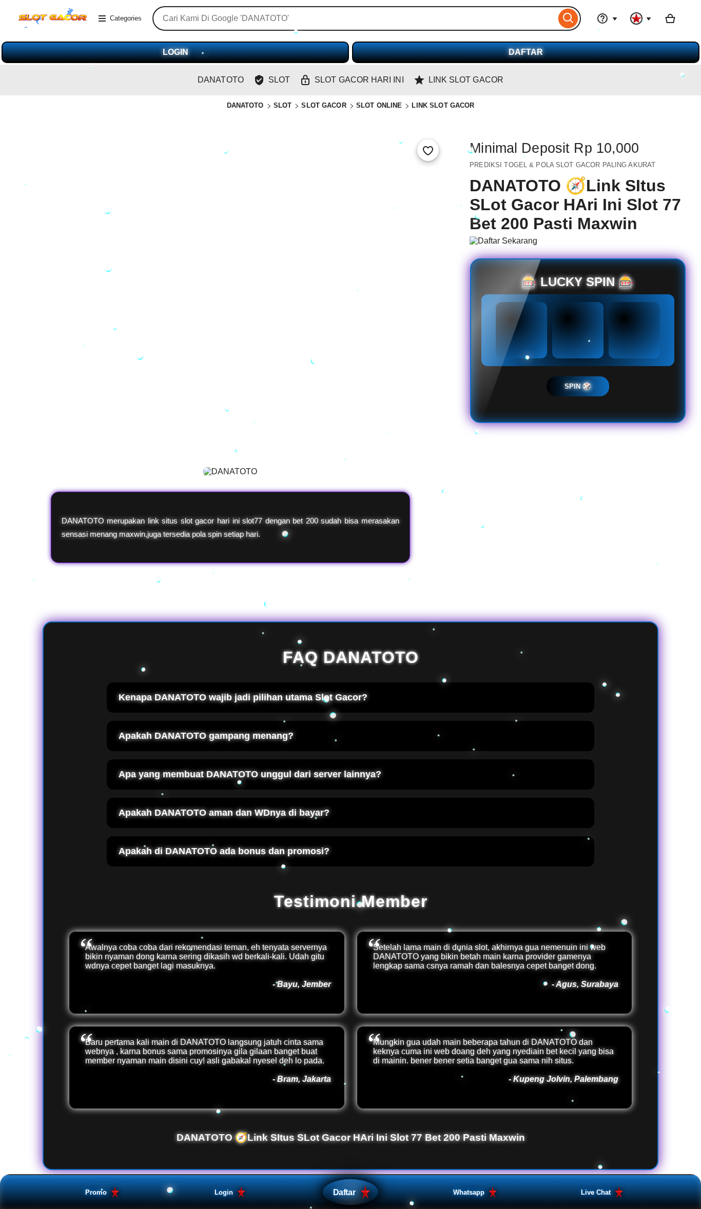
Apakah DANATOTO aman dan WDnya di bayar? (224, 813)
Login (224, 1192)
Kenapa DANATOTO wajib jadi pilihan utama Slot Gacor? (243, 697)
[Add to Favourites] (428, 150)
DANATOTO (245, 105)
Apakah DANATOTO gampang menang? (206, 736)
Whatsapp (468, 1192)
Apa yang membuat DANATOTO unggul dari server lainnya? (250, 774)
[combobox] (354, 18)
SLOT (283, 105)
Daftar (344, 1192)
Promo (96, 1192)
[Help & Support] (607, 18)
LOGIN (175, 52)
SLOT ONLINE (379, 105)
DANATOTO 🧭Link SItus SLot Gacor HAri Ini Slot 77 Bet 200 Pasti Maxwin (351, 1137)
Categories (126, 18)
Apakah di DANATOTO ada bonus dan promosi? (224, 851)
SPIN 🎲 (577, 386)
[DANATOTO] (52, 25)
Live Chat (596, 1192)
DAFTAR (526, 52)
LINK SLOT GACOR (443, 105)
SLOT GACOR (323, 105)
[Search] (568, 18)
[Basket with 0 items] (670, 18)
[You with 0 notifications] (641, 18)
